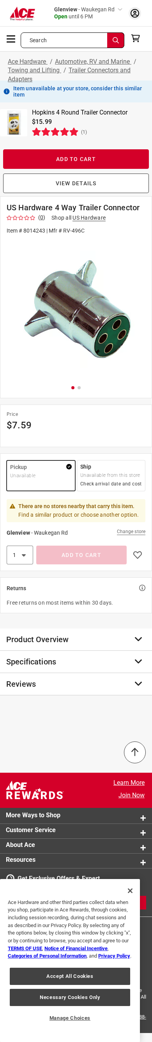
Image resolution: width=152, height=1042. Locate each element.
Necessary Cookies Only (70, 997)
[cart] (137, 38)
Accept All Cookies (70, 976)
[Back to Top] (135, 752)
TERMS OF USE (25, 948)
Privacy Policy (114, 956)
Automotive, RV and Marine (93, 61)
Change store (131, 531)
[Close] (130, 890)
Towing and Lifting (34, 70)
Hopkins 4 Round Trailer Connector (79, 112)
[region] (70, 960)
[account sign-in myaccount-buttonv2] (134, 13)
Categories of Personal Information (47, 956)
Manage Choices (69, 1018)
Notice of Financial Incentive (76, 948)
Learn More (129, 782)
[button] (76, 309)
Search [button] (38, 40)
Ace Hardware (28, 61)
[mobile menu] (11, 38)
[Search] (115, 40)
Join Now (131, 795)
